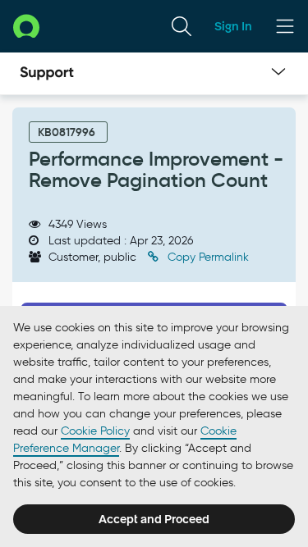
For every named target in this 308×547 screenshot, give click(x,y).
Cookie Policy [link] (95, 431)
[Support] (47, 74)
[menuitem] (181, 26)
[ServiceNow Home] (26, 26)
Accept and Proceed (154, 519)
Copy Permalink (206, 257)
